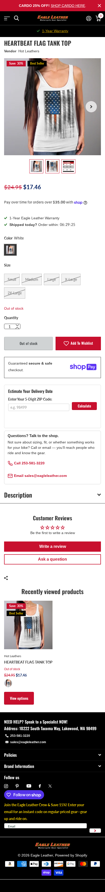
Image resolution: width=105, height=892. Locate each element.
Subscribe (95, 830)
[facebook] (40, 786)
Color (14, 238)
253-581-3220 (20, 736)
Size (7, 265)
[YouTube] (29, 786)
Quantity (11, 318)
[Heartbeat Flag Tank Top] (28, 625)
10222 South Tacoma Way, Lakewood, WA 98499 (57, 728)
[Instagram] (6, 786)
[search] (16, 18)
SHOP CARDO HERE (68, 6)
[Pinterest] (17, 786)
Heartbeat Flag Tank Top (28, 662)
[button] (91, 106)
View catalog (7, 18)
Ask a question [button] (52, 559)
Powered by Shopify (71, 855)
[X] (50, 786)
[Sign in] (88, 18)
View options (19, 698)
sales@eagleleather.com (28, 742)
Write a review (52, 546)
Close (99, 5)
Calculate (84, 405)
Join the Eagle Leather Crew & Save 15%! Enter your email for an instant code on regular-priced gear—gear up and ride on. (45, 812)
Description (18, 494)
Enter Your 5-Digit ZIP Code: (30, 399)
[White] (8, 683)
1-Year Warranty (55, 31)
